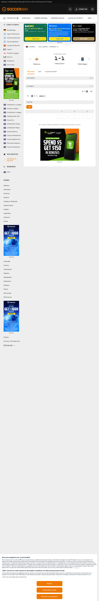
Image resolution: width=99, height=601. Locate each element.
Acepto (49, 583)
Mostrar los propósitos (49, 596)
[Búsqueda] (70, 9)
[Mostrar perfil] (36, 59)
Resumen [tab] (30, 72)
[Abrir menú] (92, 9)
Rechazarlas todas (49, 590)
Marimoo (36, 64)
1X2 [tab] (29, 107)
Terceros (76, 567)
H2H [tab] (39, 72)
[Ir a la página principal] (20, 9)
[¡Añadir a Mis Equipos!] (30, 59)
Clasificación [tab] (51, 72)
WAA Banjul (82, 64)
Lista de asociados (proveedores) (14, 577)
